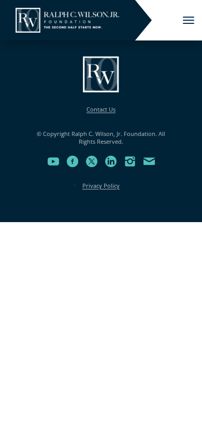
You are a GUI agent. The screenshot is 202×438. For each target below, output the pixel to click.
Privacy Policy (101, 185)
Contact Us (101, 109)
